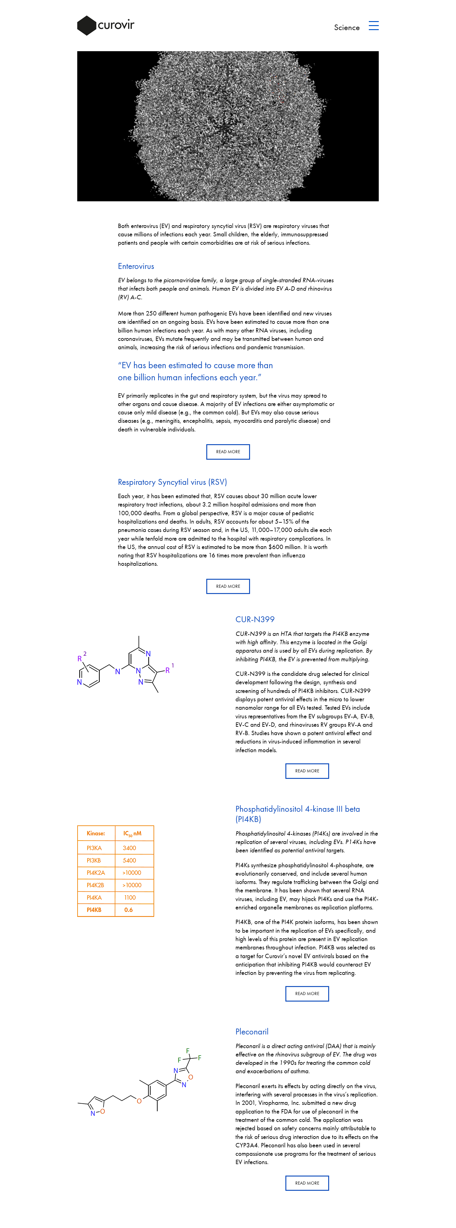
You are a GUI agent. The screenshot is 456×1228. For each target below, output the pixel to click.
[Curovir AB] (106, 26)
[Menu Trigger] (374, 26)
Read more (228, 452)
